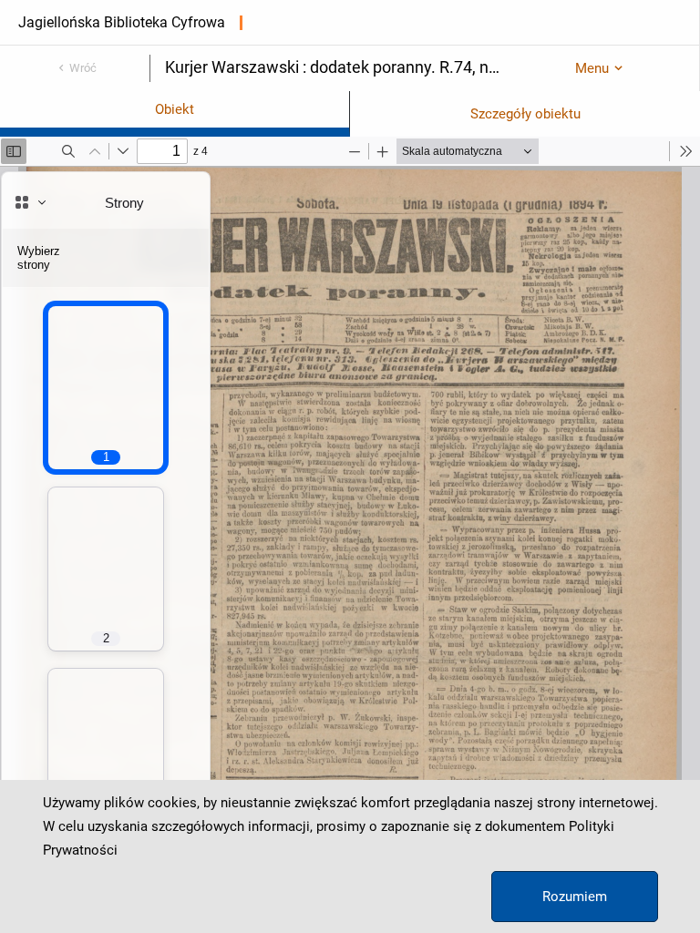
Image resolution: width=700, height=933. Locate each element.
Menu (592, 68)
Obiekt (174, 109)
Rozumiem (574, 896)
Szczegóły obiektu (525, 114)
